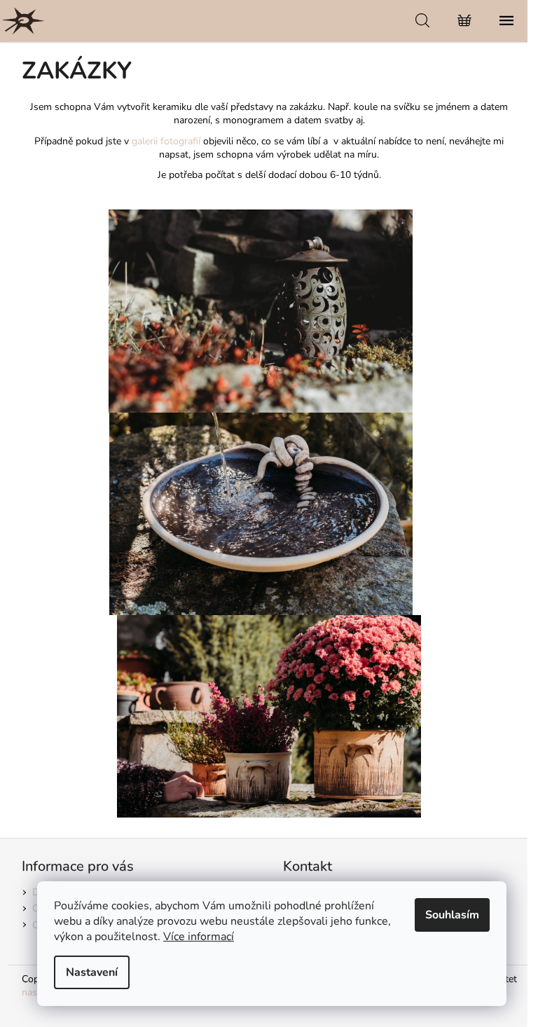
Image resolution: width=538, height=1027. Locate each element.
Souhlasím (452, 915)
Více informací (198, 936)
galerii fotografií (166, 141)
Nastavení (92, 972)
